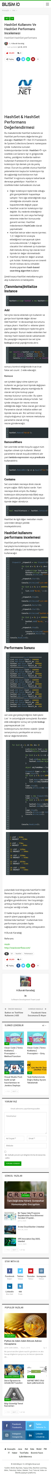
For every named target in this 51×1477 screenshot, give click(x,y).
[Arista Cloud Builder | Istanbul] (10, 1230)
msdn (7, 944)
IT (9, 1453)
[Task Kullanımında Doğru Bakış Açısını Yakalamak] (37, 1067)
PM (45, 1449)
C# (12, 19)
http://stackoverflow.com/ (17, 947)
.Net (7, 19)
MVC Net (31, 1376)
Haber (14, 1453)
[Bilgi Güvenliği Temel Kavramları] (14, 1394)
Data (32, 1449)
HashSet (18, 953)
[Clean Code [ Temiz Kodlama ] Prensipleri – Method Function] (14, 1038)
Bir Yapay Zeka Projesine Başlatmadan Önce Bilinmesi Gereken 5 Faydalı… (30, 1215)
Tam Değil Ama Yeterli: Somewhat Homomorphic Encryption (25, 1202)
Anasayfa (11, 1449)
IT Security (10, 1336)
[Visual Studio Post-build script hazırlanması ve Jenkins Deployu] (14, 1067)
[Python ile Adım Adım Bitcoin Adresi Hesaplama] (25, 1325)
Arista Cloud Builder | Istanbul (31, 1227)
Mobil (38, 1449)
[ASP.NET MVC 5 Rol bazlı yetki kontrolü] (37, 1371)
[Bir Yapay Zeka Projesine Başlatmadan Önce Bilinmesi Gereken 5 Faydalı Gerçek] (10, 1216)
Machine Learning (12, 1376)
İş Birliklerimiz (25, 1457)
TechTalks (24, 1453)
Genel (7, 1399)
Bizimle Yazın (37, 1453)
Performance (28, 953)
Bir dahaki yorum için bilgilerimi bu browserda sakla (25, 1156)
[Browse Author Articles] (25, 981)
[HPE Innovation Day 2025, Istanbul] (10, 1242)
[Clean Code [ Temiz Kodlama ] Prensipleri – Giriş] (37, 1038)
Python (25, 1195)
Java (20, 1449)
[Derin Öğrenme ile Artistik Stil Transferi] (14, 1371)
